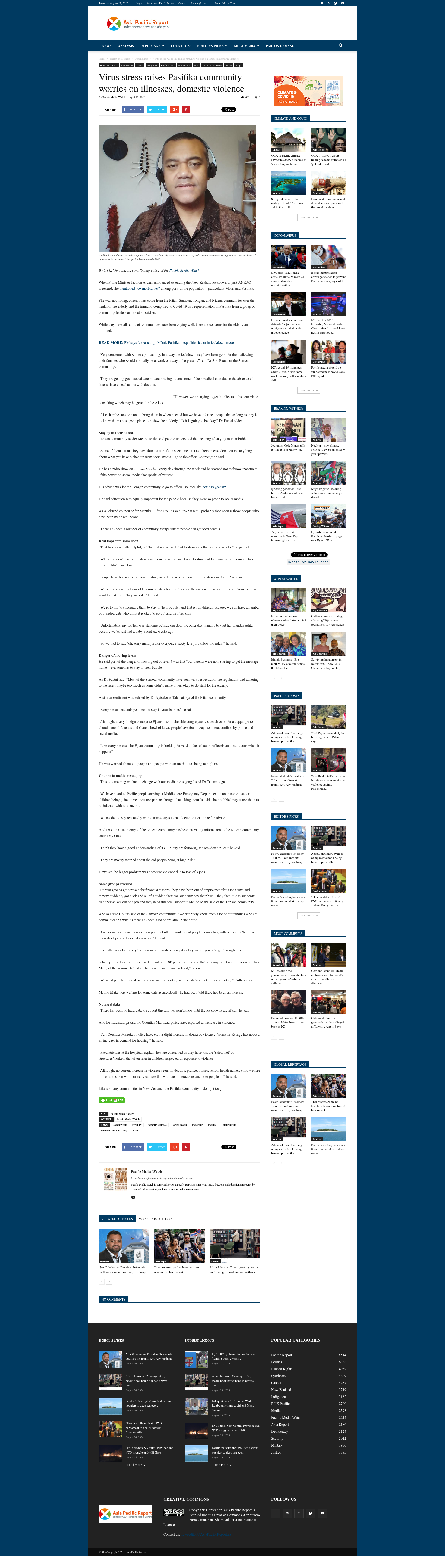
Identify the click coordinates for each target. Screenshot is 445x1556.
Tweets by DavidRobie (308, 562)
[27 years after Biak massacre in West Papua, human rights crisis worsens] (288, 516)
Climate (276, 149)
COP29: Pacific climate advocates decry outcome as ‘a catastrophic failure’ (288, 159)
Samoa (229, 65)
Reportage (150, 45)
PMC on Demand (280, 45)
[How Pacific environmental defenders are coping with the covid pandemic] (328, 183)
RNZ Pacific (280, 1403)
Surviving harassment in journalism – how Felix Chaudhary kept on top (326, 663)
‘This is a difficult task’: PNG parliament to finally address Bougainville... (327, 901)
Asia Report (161, 1261)
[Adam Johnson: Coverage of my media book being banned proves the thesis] (235, 1246)
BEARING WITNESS (289, 408)
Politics (276, 1361)
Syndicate (278, 1375)
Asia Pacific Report (237, 1509)
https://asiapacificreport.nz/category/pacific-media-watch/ (162, 1178)
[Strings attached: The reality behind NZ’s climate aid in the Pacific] (288, 183)
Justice (276, 1452)
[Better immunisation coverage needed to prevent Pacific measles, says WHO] (328, 257)
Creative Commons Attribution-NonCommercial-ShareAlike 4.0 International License (211, 1519)
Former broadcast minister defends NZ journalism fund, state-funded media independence (287, 326)
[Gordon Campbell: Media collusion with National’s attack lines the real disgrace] (328, 955)
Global (140, 65)
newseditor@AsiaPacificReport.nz (206, 1534)
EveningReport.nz (200, 3)
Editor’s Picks (210, 45)
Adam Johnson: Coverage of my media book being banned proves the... (287, 737)
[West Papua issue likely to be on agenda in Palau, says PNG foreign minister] (328, 717)
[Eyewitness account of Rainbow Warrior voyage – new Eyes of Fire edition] (328, 516)
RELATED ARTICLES (117, 1219)
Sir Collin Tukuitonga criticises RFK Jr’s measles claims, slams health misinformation (287, 278)
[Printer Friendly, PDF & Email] (112, 1100)
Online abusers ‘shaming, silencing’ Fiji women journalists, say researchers (327, 620)
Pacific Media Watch (212, 65)
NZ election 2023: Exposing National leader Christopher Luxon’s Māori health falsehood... (328, 326)
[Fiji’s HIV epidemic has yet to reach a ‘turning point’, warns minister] (196, 1359)
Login (139, 3)
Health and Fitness (109, 65)
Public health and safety (114, 1130)
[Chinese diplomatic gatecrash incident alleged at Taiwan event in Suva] (328, 1002)
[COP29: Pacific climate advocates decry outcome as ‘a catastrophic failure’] (288, 140)
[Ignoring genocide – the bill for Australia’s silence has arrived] (288, 473)
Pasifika (212, 1125)
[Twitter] (335, 3)
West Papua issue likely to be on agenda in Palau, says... (327, 737)
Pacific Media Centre (226, 3)
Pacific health (179, 1125)
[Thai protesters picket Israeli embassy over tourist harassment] (179, 1246)
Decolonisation (320, 891)
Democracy (279, 1431)
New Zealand (184, 65)
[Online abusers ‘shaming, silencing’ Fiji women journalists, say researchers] (328, 600)
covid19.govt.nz (214, 486)
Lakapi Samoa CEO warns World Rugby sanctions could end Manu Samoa (233, 1405)
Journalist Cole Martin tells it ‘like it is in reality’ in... (288, 447)
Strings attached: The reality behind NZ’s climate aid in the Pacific (288, 203)
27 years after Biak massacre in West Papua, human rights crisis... (286, 536)
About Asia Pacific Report (160, 3)
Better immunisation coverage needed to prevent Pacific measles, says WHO (328, 276)
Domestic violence (157, 1125)
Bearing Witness (321, 526)
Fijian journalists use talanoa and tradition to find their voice (288, 620)
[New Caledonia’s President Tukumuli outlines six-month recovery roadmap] (124, 1246)
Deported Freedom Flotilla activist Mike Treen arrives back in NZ (288, 1022)
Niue (196, 65)
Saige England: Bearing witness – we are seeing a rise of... (326, 493)
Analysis (126, 45)
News (106, 45)
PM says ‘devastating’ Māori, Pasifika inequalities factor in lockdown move (166, 342)
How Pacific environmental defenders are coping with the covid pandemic (328, 203)
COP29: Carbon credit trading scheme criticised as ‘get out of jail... (328, 159)
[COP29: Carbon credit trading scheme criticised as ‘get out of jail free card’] (328, 140)
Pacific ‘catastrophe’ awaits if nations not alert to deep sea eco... (288, 901)
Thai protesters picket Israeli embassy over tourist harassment (328, 1105)
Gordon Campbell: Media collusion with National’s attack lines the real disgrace (327, 977)
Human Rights (281, 1368)
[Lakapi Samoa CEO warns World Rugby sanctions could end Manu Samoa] (196, 1406)
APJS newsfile (279, 610)
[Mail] (321, 3)
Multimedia (244, 45)
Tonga (238, 65)
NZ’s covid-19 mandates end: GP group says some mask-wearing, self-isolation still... (288, 373)
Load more (307, 217)
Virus (136, 1130)
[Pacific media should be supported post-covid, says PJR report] (328, 352)
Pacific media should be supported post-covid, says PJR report (328, 371)
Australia (277, 964)
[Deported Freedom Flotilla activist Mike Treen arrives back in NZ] (288, 1002)
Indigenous (152, 65)
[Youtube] (342, 3)
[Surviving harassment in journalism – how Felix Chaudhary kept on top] (328, 644)
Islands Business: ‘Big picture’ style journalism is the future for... (288, 663)
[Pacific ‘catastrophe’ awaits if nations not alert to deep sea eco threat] (288, 881)
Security (277, 1438)
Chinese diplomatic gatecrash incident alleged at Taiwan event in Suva (327, 1022)
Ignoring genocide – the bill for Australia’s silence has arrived (287, 493)
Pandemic (197, 1125)
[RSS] (328, 3)
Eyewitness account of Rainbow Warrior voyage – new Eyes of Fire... (328, 536)
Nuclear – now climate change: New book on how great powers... (328, 449)
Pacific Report (167, 65)
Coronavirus (127, 65)
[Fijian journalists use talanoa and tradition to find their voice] (288, 600)
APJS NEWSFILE (286, 579)
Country (179, 45)
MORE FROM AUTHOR (155, 1219)
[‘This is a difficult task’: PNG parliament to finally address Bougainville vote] (328, 881)
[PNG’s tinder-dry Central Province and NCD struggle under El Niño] (110, 1453)
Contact (182, 3)
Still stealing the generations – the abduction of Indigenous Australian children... (288, 977)
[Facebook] (315, 3)
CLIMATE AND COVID (290, 118)
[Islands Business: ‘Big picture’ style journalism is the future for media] (288, 644)
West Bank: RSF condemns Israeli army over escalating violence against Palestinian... (328, 782)
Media (275, 1410)
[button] (340, 45)
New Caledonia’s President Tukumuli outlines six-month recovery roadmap (287, 780)
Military (277, 1445)
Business (104, 1261)
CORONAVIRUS (285, 235)
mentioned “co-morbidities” (140, 288)
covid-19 (137, 1125)
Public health (229, 1125)
